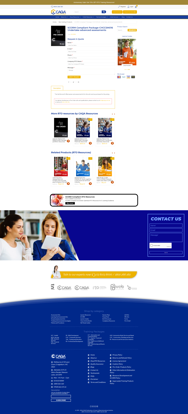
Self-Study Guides (85, 323)
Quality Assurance (96, 364)
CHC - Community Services (73, 337)
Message (71, 67)
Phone (70, 55)
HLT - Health (54, 335)
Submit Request (74, 77)
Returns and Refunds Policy (122, 358)
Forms (126, 319)
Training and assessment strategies (61, 321)
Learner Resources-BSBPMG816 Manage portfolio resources (59, 140)
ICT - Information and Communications (94, 335)
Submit (166, 252)
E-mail (70, 49)
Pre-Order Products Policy (121, 367)
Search (132, 30)
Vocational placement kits (58, 319)
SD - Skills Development (72, 335)
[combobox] (91, 12)
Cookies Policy (117, 364)
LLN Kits (126, 315)
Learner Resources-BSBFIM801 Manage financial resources (81, 140)
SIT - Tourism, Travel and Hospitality (94, 338)
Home (54, 22)
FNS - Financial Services (55, 342)
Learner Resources (85, 315)
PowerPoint (105, 317)
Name (70, 42)
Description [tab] (57, 88)
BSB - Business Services (55, 339)
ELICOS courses (106, 319)
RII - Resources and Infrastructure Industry (121, 339)
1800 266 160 (66, 102)
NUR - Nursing (55, 337)
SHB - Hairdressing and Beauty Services (96, 344)
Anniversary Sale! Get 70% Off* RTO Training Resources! (94, 2)
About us (93, 358)
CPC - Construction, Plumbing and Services (121, 337)
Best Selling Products (65, 22)
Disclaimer (94, 379)
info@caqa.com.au (105, 100)
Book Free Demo (117, 12)
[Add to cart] (68, 141)
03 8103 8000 (104, 274)
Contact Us (94, 370)
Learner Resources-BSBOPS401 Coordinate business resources (104, 140)
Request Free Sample (129, 12)
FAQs (92, 376)
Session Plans (106, 315)
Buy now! (70, 203)
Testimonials (94, 373)
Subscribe (61, 400)
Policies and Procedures (57, 323)
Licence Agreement (119, 361)
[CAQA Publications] (58, 12)
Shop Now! (127, 65)
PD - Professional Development (74, 341)
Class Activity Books (86, 321)
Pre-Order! (127, 321)
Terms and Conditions (98, 382)
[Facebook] (68, 82)
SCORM (73, 34)
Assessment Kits (55, 315)
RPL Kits (126, 317)
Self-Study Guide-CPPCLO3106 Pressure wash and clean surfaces (105, 179)
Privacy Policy (117, 355)
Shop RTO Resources (97, 361)
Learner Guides (84, 319)
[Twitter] (73, 82)
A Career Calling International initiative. (103, 410)
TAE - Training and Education (74, 339)
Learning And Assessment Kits (59, 317)
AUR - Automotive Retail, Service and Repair (122, 335)
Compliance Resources (108, 321)
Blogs (92, 367)
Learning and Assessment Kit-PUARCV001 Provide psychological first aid (60, 180)
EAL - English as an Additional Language (96, 341)
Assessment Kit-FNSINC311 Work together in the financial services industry (83, 180)
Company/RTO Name (75, 61)
